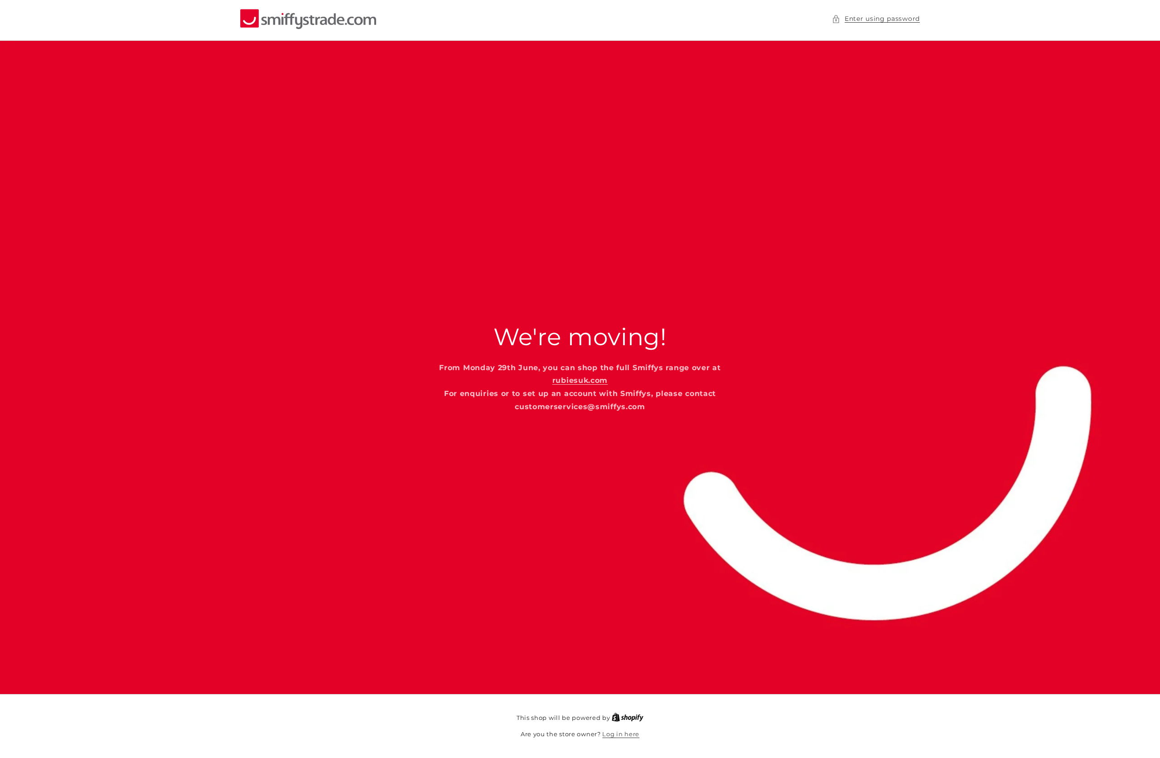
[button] (876, 18)
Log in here (620, 734)
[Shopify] (627, 717)
